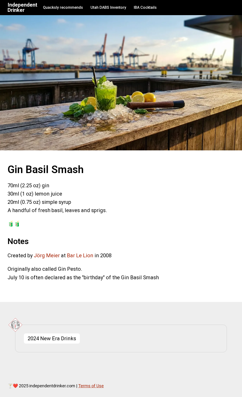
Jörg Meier (47, 255)
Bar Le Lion (80, 255)
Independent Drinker (22, 7)
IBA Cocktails (145, 7)
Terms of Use (91, 385)
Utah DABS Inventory (108, 7)
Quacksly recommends (63, 7)
